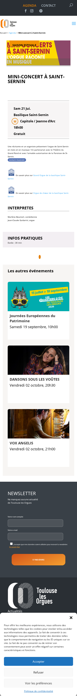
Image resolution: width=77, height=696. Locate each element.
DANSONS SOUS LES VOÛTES (34, 379)
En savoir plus (14, 547)
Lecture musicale (16, 159)
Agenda (12, 32)
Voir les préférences (38, 683)
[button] (71, 618)
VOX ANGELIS (21, 443)
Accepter (38, 661)
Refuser (38, 672)
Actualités (15, 611)
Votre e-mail (12, 530)
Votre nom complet (15, 516)
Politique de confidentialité (38, 691)
